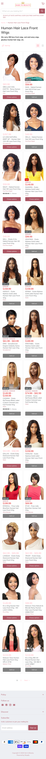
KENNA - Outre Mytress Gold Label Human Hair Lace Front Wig (34, 293)
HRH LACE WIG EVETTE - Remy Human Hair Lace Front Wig (11, 89)
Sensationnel (7, 143)
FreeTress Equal (30, 93)
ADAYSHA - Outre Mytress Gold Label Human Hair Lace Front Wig (33, 242)
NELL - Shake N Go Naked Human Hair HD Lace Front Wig (11, 241)
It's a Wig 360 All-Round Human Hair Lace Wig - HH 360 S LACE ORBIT (33, 661)
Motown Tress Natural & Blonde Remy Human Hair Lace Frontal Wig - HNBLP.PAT (34, 609)
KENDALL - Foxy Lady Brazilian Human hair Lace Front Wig (11, 508)
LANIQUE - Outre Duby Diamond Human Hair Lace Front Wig (11, 558)
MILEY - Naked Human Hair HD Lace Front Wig (11, 188)
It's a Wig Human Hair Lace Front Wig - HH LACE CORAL (11, 608)
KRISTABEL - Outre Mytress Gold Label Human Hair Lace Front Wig (33, 347)
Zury (4, 93)
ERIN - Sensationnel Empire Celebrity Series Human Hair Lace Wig (11, 346)
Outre (27, 195)
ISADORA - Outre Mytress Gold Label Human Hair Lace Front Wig (33, 190)
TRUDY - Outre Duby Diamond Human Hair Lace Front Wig (33, 558)
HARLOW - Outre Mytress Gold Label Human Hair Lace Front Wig (33, 457)
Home (3, 23)
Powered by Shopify (23, 755)
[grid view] (38, 45)
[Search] (42, 11)
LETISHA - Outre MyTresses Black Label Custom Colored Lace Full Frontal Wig (33, 399)
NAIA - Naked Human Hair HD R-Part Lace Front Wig (33, 89)
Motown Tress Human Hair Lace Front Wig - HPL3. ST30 (11, 660)
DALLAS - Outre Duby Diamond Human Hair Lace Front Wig (11, 456)
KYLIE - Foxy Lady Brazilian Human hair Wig (33, 508)
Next (26, 680)
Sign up (33, 728)
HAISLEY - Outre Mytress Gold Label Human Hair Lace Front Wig (11, 294)
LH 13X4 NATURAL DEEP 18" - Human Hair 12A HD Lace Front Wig (11, 139)
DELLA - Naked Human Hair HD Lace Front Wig (34, 138)
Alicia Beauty (7, 512)
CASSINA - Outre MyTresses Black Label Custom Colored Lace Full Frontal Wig (11, 401)
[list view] (42, 45)
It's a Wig (5, 612)
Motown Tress (29, 614)
